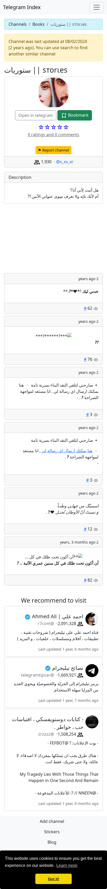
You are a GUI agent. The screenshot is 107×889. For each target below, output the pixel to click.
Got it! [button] (53, 879)
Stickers (52, 832)
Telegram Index (22, 7)
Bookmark (78, 115)
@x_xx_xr (64, 162)
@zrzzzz (46, 734)
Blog (52, 842)
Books (38, 24)
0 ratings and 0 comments (53, 134)
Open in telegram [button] (35, 115)
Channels (18, 24)
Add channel (52, 821)
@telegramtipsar (37, 675)
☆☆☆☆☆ (53, 127)
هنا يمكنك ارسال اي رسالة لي (67, 450)
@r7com (46, 623)
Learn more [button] (66, 865)
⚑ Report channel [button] (53, 150)
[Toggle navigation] (96, 7)
